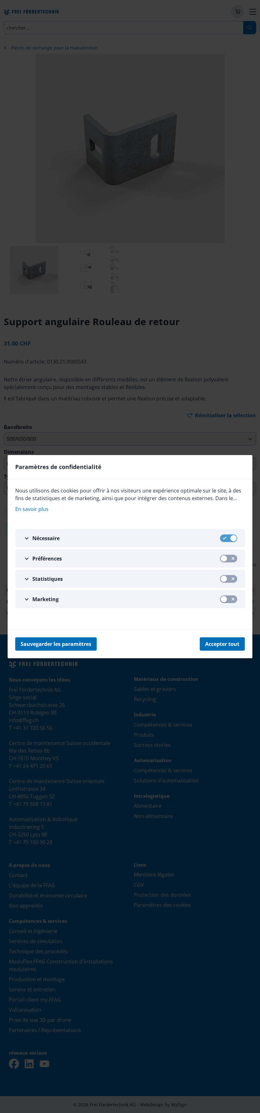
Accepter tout (222, 643)
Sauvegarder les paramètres (56, 643)
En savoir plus (32, 509)
